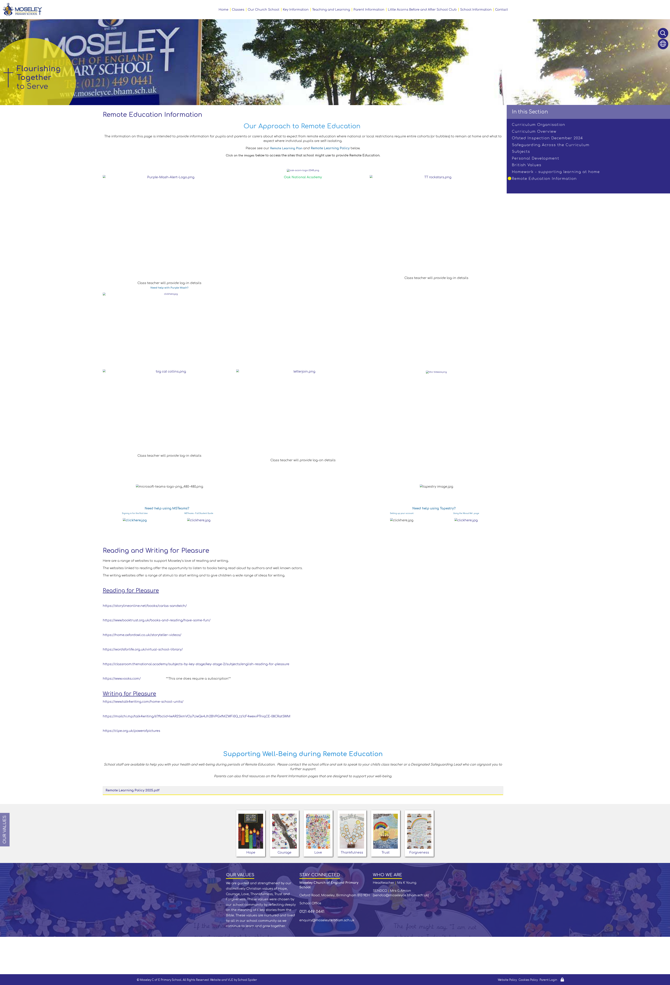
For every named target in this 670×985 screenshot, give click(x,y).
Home (223, 9)
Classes (238, 9)
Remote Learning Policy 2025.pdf (132, 790)
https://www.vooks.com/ (122, 678)
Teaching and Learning (331, 9)
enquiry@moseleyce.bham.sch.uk (326, 920)
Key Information (296, 9)
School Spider (247, 980)
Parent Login (548, 980)
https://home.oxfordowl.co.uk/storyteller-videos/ (142, 635)
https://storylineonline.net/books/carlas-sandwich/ (145, 606)
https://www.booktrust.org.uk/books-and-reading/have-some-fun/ (156, 620)
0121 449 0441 (311, 912)
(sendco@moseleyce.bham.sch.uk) (401, 895)
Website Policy (507, 980)
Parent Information (368, 9)
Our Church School (263, 9)
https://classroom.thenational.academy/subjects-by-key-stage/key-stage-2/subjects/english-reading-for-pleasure (196, 664)
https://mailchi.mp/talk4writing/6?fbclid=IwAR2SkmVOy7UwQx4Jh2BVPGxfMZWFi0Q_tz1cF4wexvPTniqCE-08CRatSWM (196, 716)
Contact (501, 9)
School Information (476, 9)
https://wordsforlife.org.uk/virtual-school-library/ (143, 649)
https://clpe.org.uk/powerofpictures (131, 731)
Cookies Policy (528, 980)
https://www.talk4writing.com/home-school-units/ (143, 701)
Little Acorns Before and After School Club (422, 9)
